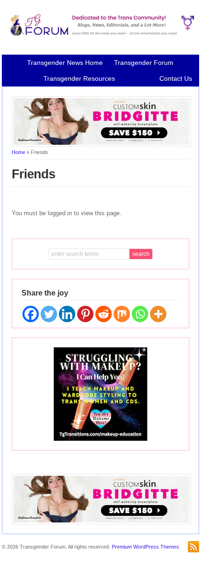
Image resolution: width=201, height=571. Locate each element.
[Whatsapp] (140, 314)
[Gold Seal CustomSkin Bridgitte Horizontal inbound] (101, 144)
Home (18, 152)
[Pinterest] (85, 314)
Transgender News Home (65, 62)
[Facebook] (30, 314)
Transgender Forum (143, 62)
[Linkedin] (67, 314)
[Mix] (122, 314)
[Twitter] (49, 314)
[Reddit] (103, 314)
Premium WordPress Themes (145, 547)
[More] (158, 314)
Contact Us (175, 78)
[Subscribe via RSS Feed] (193, 546)
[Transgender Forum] (100, 34)
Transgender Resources (79, 78)
